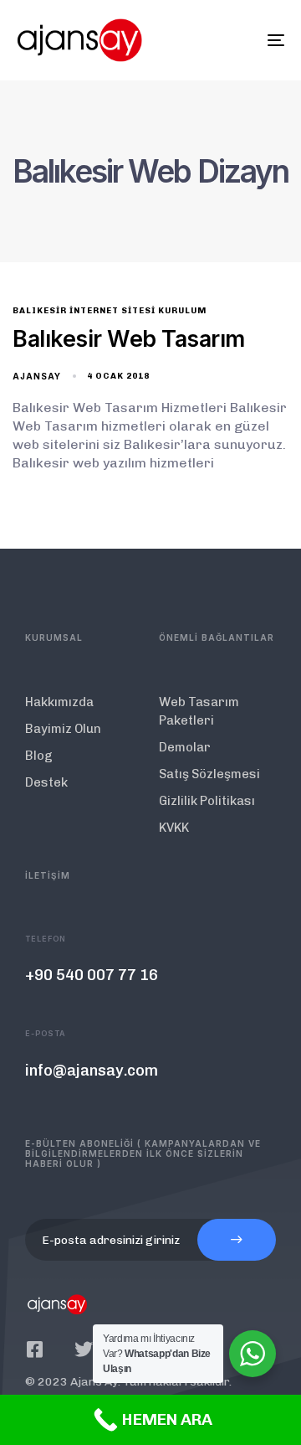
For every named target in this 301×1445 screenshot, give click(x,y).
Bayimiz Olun (63, 728)
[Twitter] (83, 1349)
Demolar (185, 747)
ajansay (37, 376)
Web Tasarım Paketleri (199, 711)
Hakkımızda (59, 702)
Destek (46, 782)
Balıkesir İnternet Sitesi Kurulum (110, 311)
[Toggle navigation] (239, 40)
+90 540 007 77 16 (91, 975)
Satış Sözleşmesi (209, 774)
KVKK (174, 827)
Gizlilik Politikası (207, 800)
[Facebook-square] (34, 1349)
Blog (39, 755)
